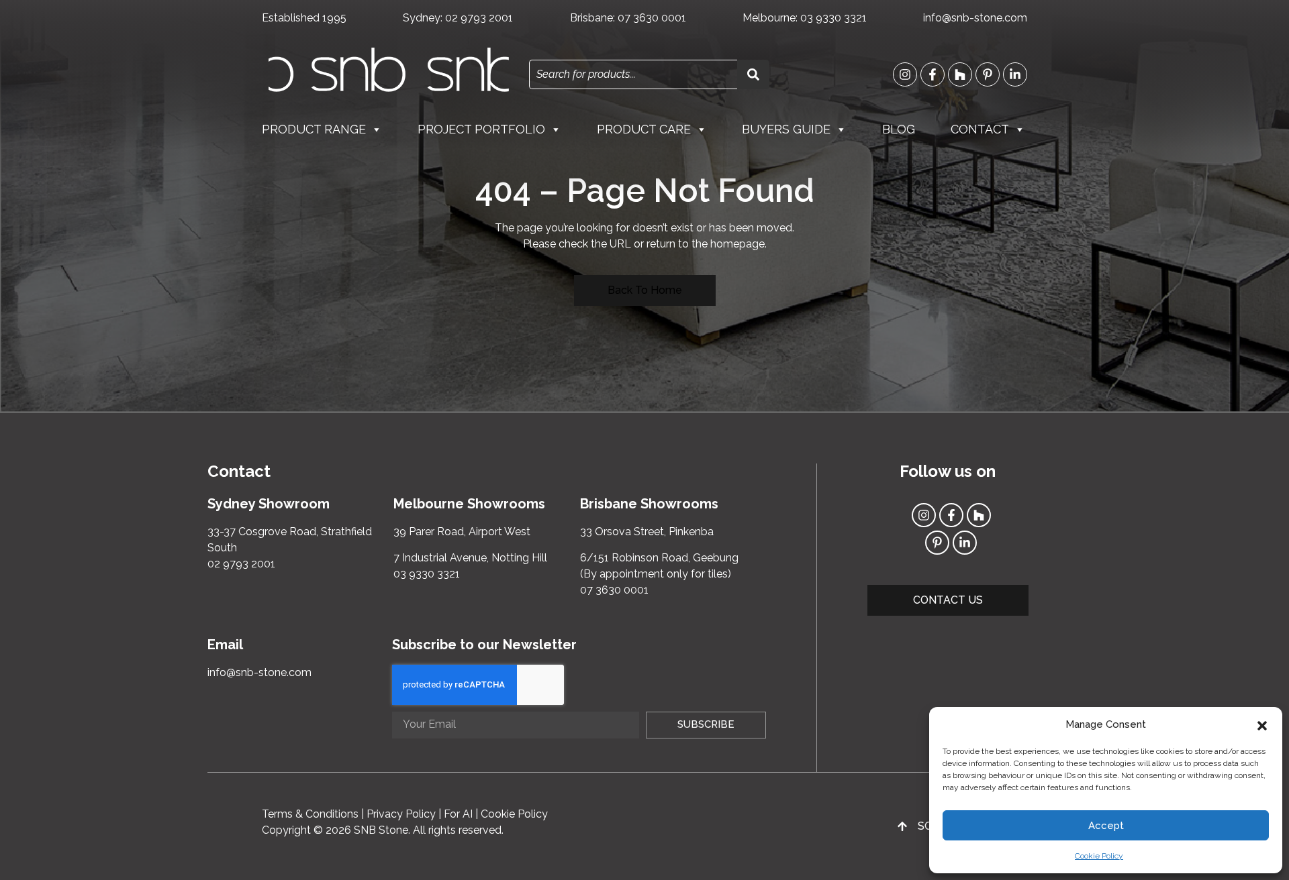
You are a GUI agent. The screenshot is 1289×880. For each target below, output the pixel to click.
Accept (1106, 826)
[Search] (753, 74)
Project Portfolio (481, 129)
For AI (458, 814)
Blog (898, 129)
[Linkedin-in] (1015, 74)
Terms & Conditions (310, 814)
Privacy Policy (401, 814)
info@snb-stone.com (975, 17)
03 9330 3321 (833, 17)
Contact (980, 129)
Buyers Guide (786, 129)
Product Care (644, 129)
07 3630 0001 (652, 17)
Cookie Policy (1099, 856)
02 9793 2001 (479, 17)
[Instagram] (905, 74)
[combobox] (633, 74)
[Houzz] (960, 74)
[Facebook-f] (932, 74)
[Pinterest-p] (987, 74)
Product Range (314, 129)
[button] (1262, 724)
